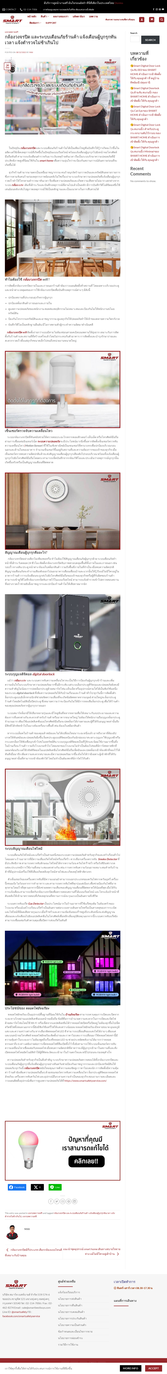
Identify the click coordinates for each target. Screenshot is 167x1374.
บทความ (93, 16)
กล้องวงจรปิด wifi (17, 332)
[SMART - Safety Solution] (12, 20)
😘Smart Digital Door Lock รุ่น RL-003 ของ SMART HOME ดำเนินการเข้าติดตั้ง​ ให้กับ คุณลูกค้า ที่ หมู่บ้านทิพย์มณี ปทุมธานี (145, 74)
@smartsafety (19, 1311)
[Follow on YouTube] (163, 9)
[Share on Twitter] (57, 1201)
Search (133, 33)
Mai (31, 52)
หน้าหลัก (32, 16)
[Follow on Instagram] (157, 9)
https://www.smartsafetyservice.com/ (85, 1080)
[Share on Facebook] (51, 1201)
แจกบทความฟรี (11, 32)
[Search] (161, 19)
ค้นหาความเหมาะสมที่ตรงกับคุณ (120, 19)
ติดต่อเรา (34, 22)
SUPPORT (51, 22)
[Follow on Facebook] (154, 9)
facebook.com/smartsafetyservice (21, 1316)
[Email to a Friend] (62, 1201)
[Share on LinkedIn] (74, 1201)
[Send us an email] (160, 9)
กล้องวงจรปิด (32, 279)
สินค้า (44, 16)
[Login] (141, 19)
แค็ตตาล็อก (79, 16)
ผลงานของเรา (60, 16)
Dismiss (118, 2)
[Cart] (151, 19)
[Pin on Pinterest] (68, 1201)
